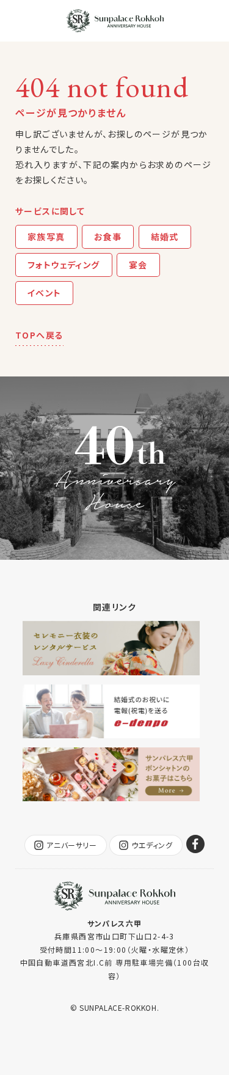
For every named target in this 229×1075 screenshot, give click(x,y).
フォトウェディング (63, 265)
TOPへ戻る (39, 335)
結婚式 (165, 236)
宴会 (138, 265)
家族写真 (46, 236)
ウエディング (152, 845)
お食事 (108, 236)
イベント (44, 293)
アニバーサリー (71, 845)
